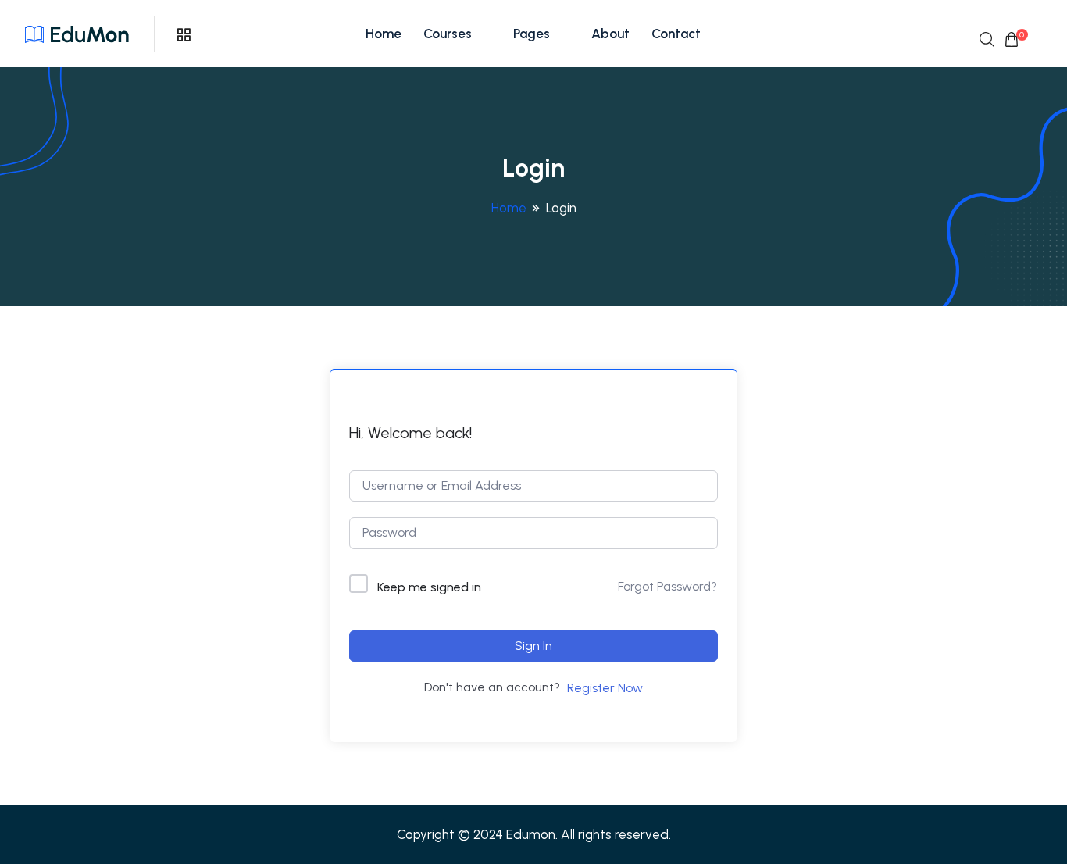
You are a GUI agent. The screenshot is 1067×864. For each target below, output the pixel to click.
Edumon (530, 834)
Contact (676, 33)
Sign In (533, 645)
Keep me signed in (429, 587)
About (610, 33)
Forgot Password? (667, 586)
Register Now (605, 687)
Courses (447, 33)
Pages (531, 33)
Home (383, 33)
